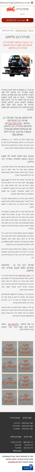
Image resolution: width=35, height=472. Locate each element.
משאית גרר (16, 429)
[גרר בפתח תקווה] (26, 358)
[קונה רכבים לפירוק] (9, 391)
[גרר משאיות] (26, 391)
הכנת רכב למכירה (16, 442)
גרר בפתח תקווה (28, 442)
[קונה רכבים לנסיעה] (9, 342)
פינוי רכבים (18, 445)
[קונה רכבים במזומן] (26, 342)
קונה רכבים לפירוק (27, 429)
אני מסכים (27, 468)
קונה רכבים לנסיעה (23, 275)
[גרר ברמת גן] (9, 358)
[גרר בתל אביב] (9, 374)
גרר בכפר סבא (28, 448)
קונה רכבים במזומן (27, 426)
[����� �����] (32, 2)
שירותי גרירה (16, 426)
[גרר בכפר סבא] (26, 374)
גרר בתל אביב (28, 445)
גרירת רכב (17, 423)
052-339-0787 (11, 20)
